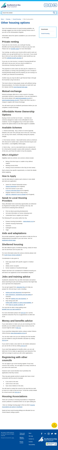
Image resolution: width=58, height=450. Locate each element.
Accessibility (32, 444)
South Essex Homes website (12, 255)
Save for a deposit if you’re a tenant (16, 194)
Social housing (45, 33)
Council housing (17, 19)
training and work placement (14, 292)
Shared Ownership (11, 186)
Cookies (31, 441)
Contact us (31, 438)
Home (2, 19)
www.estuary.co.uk (28, 221)
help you (18, 328)
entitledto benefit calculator (14, 58)
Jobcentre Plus (21, 287)
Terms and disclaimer (22, 434)
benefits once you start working (11, 309)
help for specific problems (16, 304)
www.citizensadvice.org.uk (18, 333)
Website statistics (22, 438)
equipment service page (9, 240)
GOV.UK (23, 312)
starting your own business (18, 298)
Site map (31, 436)
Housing (8, 19)
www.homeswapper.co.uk (22, 98)
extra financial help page (20, 87)
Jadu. (13, 437)
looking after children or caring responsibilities (19, 302)
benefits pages (15, 48)
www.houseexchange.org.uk (10, 100)
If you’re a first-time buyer (13, 190)
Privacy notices (21, 442)
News (30, 433)
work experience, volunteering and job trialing (18, 294)
